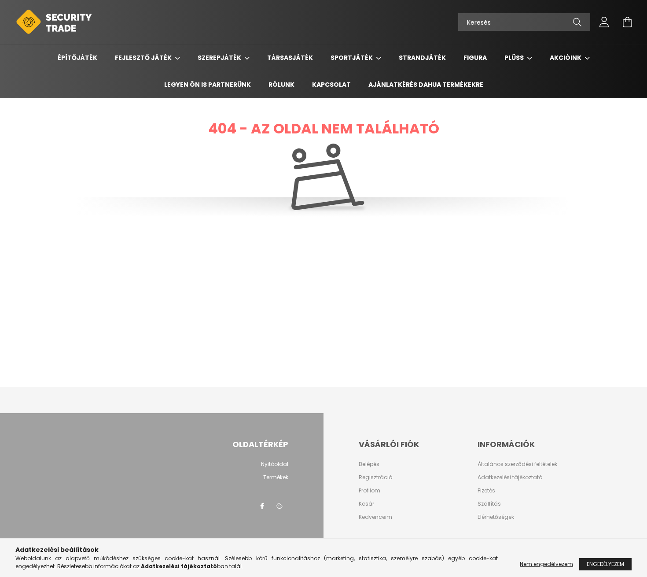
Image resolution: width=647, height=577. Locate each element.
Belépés (369, 464)
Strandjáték (422, 57)
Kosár (366, 504)
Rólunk (281, 84)
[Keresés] (577, 22)
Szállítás (489, 504)
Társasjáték (290, 57)
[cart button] (627, 22)
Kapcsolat (331, 84)
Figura (475, 57)
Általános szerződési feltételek (517, 464)
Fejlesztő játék (144, 57)
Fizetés (486, 491)
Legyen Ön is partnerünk (207, 84)
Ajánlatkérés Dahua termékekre (425, 84)
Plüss (514, 57)
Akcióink (566, 57)
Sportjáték (352, 57)
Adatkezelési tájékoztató (510, 477)
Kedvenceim (375, 517)
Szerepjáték (220, 57)
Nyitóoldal (274, 464)
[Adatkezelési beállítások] (279, 506)
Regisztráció (375, 477)
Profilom (369, 491)
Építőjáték (77, 57)
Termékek (275, 477)
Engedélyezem (605, 564)
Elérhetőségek (496, 517)
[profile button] (604, 22)
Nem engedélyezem (546, 564)
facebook (262, 506)
